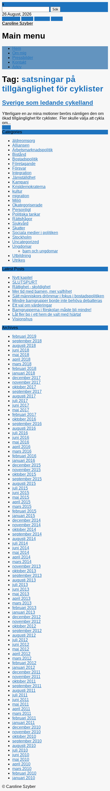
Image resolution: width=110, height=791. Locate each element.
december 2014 (26, 520)
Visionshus (22, 319)
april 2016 (21, 447)
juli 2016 (20, 433)
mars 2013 (21, 603)
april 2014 (21, 557)
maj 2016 (20, 442)
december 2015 (26, 465)
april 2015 (21, 502)
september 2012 (27, 631)
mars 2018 (21, 364)
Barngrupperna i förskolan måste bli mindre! (51, 310)
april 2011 (21, 709)
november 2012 (26, 621)
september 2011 (26, 686)
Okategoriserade (27, 205)
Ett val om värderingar (32, 305)
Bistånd (19, 154)
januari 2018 (23, 373)
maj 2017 (20, 410)
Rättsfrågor (22, 219)
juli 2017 (20, 401)
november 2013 (26, 566)
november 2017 (26, 382)
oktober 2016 (24, 419)
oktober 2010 (24, 736)
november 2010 (26, 732)
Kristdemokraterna (29, 186)
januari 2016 (23, 460)
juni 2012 (20, 644)
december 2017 (26, 378)
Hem (16, 48)
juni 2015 (20, 493)
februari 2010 (24, 773)
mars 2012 (21, 658)
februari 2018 (24, 368)
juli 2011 (20, 695)
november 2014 (26, 525)
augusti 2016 (24, 428)
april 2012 (21, 654)
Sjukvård (20, 223)
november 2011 (26, 676)
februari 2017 (24, 414)
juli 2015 (20, 488)
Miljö (6, 127)
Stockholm (21, 237)
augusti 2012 (24, 635)
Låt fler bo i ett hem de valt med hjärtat (46, 314)
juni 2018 (20, 350)
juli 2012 (20, 640)
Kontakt (19, 62)
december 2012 (26, 617)
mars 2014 (21, 562)
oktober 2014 (24, 529)
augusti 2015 (24, 483)
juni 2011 (20, 699)
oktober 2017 (24, 387)
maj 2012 (20, 649)
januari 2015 (23, 516)
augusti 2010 (24, 745)
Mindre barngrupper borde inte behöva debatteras (57, 300)
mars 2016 (21, 451)
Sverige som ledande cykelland (47, 102)
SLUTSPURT (24, 282)
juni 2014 (20, 548)
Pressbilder (22, 57)
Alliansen (20, 145)
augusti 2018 (24, 345)
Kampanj (20, 182)
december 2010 (26, 727)
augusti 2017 (24, 396)
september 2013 (27, 575)
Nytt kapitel (22, 277)
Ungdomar (21, 246)
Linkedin (42, 19)
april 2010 (21, 764)
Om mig (19, 53)
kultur (17, 191)
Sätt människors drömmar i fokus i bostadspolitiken (58, 296)
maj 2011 (20, 704)
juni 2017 (20, 405)
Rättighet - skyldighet (31, 287)
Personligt (21, 209)
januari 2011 (23, 722)
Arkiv (16, 67)
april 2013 (21, 598)
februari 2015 (24, 511)
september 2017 (27, 391)
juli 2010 (20, 750)
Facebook (11, 19)
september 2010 (27, 741)
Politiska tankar (26, 214)
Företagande (24, 163)
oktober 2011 (24, 681)
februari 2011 (24, 718)
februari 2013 (24, 608)
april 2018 (21, 359)
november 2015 (26, 470)
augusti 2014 (24, 539)
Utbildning (21, 255)
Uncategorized (25, 242)
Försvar (19, 168)
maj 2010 (20, 759)
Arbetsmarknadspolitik (32, 150)
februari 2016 (24, 456)
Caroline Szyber (17, 23)
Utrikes (18, 260)
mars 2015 (21, 506)
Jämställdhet (23, 177)
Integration (21, 173)
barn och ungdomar (40, 251)
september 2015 (27, 479)
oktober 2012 (24, 626)
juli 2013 (20, 585)
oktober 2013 (24, 571)
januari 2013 (23, 612)
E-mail (57, 19)
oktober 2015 (24, 474)
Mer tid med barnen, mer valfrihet (42, 291)
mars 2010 (21, 768)
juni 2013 (20, 589)
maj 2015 (20, 497)
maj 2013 (20, 594)
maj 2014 (20, 552)
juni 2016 (20, 437)
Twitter (27, 19)
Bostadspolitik (25, 159)
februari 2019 (24, 336)
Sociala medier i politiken (35, 232)
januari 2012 (23, 667)
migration (20, 196)
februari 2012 (24, 663)
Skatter (18, 228)
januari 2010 (23, 778)
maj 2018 (20, 355)
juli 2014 (20, 543)
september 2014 (27, 534)
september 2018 (27, 341)
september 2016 (27, 424)
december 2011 (26, 672)
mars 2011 (21, 713)
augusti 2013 (24, 580)
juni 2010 (20, 755)
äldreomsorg (23, 140)
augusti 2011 (24, 690)
